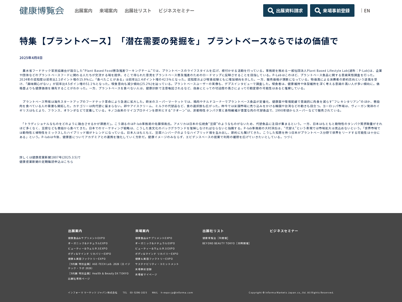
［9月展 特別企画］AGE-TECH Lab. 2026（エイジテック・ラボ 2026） (99, 266)
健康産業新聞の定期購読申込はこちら (46, 161)
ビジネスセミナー (176, 10)
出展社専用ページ (79, 278)
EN (367, 10)
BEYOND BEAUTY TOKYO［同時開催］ (226, 243)
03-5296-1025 (138, 292)
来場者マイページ (146, 274)
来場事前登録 (336, 10)
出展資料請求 (289, 10)
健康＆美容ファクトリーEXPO (87, 258)
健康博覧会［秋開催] (215, 238)
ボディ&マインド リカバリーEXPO (89, 253)
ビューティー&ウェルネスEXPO (88, 248)
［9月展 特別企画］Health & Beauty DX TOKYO (98, 273)
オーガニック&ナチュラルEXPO (88, 243)
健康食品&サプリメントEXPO (86, 238)
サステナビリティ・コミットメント (157, 264)
